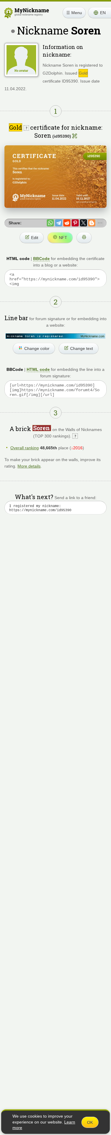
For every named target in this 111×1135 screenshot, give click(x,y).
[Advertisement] (55, 589)
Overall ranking (24, 447)
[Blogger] (91, 222)
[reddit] (66, 222)
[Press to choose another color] (55, 336)
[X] (83, 222)
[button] (99, 12)
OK (90, 1122)
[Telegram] (58, 222)
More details (29, 466)
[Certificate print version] (84, 237)
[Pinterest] (75, 222)
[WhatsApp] (50, 222)
